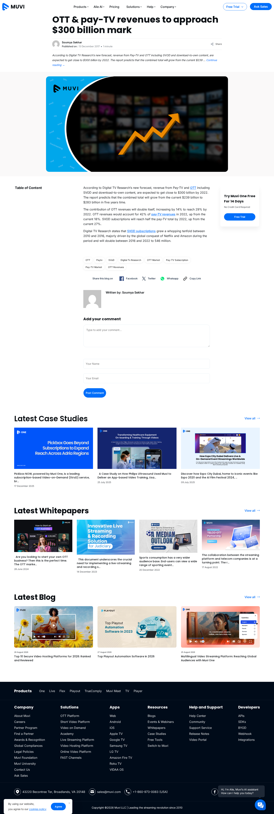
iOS (112, 728)
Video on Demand (73, 728)
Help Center (197, 716)
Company (167, 7)
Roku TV (116, 763)
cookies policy (37, 809)
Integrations (246, 740)
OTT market (153, 260)
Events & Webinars (161, 722)
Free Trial (232, 7)
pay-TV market (94, 267)
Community (197, 722)
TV (127, 691)
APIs (241, 716)
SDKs (242, 722)
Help (150, 7)
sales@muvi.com (109, 792)
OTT (193, 188)
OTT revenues (116, 267)
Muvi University (25, 763)
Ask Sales (261, 6)
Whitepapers (156, 728)
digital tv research (131, 260)
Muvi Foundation (25, 757)
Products (80, 7)
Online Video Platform (75, 751)
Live (52, 691)
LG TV (114, 751)
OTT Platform (69, 716)
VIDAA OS (117, 769)
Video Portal (198, 740)
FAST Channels (70, 757)
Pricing (114, 7)
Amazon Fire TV (121, 757)
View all (250, 418)
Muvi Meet (113, 691)
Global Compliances (28, 746)
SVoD (111, 260)
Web (113, 716)
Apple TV (116, 734)
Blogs (151, 716)
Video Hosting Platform (76, 746)
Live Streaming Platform (77, 740)
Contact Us (22, 769)
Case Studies (157, 734)
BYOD (242, 728)
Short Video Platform (75, 722)
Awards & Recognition (29, 740)
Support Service (200, 728)
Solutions (133, 7)
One (42, 691)
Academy (67, 734)
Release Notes (199, 734)
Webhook (245, 734)
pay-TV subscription (177, 260)
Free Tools (155, 740)
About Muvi (22, 716)
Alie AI (98, 7)
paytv (99, 260)
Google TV (117, 740)
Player (138, 691)
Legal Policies (24, 751)
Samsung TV (118, 746)
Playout (75, 691)
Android (115, 722)
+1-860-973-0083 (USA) (150, 792)
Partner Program (25, 728)
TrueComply (93, 691)
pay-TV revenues (163, 214)
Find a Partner (24, 734)
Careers (19, 722)
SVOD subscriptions (141, 231)
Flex (62, 691)
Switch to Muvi (158, 746)
